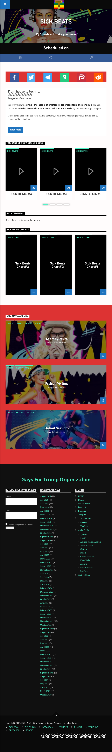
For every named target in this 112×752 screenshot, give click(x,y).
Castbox (83, 549)
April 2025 (44, 555)
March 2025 (45, 559)
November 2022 (47, 621)
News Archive (84, 504)
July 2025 (44, 544)
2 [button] (52, 204)
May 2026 (44, 507)
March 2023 (45, 606)
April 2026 (44, 511)
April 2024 (44, 584)
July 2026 (44, 500)
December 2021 (46, 662)
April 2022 (44, 647)
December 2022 (46, 618)
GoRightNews (84, 575)
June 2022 (44, 640)
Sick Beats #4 (21, 194)
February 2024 (46, 588)
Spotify (83, 538)
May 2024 (44, 581)
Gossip (19, 323)
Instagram (82, 511)
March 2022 (45, 651)
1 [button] (45, 204)
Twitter (63, 727)
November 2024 (47, 570)
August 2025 (45, 540)
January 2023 (45, 614)
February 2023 (46, 610)
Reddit (29, 730)
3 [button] (59, 204)
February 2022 (46, 654)
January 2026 (45, 522)
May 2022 (44, 643)
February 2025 (46, 562)
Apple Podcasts (86, 545)
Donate (81, 500)
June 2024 (44, 577)
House (28, 98)
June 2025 (44, 548)
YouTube (84, 526)
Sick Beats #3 (56, 194)
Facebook (82, 507)
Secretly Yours (57, 339)
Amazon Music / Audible (90, 542)
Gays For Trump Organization (56, 480)
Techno (20, 413)
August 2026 (45, 496)
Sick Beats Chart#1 (92, 265)
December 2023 (46, 592)
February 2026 (46, 518)
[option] (21, 174)
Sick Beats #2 (90, 194)
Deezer (83, 553)
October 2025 (45, 533)
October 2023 (45, 599)
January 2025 (45, 566)
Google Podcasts (87, 557)
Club (21, 98)
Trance (31, 413)
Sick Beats (12, 151)
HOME (81, 496)
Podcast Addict (86, 567)
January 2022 (45, 658)
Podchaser (84, 571)
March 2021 (45, 691)
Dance (10, 237)
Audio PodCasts (84, 530)
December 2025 (46, 526)
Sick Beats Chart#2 (57, 265)
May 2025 (44, 551)
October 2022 (45, 625)
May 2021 (44, 684)
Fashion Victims (56, 384)
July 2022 (44, 636)
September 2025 (47, 537)
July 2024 (44, 573)
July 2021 (44, 680)
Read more (15, 129)
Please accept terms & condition (22, 524)
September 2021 (47, 673)
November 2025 (47, 529)
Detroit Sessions (57, 428)
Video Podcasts (84, 518)
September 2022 (47, 629)
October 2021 (45, 669)
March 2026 (45, 515)
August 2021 (45, 676)
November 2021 (47, 665)
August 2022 (45, 632)
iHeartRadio (85, 560)
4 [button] (66, 204)
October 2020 (45, 695)
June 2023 (44, 603)
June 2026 (44, 504)
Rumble (83, 523)
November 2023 (47, 596)
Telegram (82, 515)
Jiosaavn (83, 564)
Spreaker (84, 534)
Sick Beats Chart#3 (22, 265)
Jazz (18, 237)
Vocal (38, 323)
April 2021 (44, 687)
